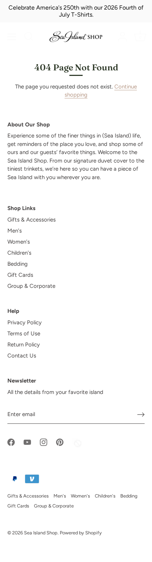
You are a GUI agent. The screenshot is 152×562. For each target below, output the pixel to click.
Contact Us (21, 355)
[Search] (29, 37)
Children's (19, 252)
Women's (18, 241)
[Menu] (12, 37)
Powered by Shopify (81, 532)
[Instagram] (43, 442)
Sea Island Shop (41, 532)
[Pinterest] (59, 442)
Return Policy (23, 344)
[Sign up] (141, 414)
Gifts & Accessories (31, 219)
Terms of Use (23, 333)
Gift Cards (20, 275)
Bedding (17, 264)
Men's (14, 230)
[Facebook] (11, 442)
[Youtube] (27, 442)
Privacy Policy (24, 322)
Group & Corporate (31, 286)
